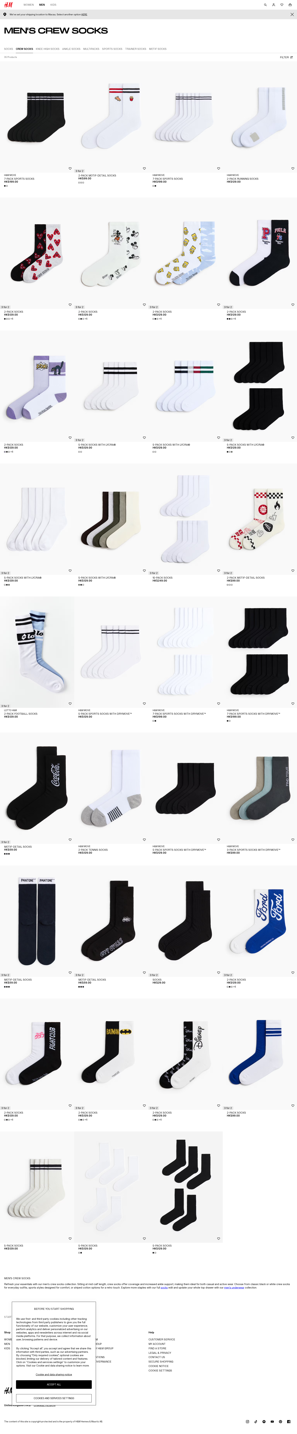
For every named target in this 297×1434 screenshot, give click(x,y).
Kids (53, 4)
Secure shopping (160, 1361)
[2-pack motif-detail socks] (111, 117)
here (84, 14)
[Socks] (185, 921)
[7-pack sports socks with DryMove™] (185, 652)
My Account (157, 1343)
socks (164, 1287)
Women (29, 4)
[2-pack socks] (37, 253)
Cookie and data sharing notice (54, 1374)
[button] (79, 171)
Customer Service (161, 1339)
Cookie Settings (160, 1370)
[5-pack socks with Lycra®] (111, 386)
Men (42, 4)
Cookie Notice (158, 1366)
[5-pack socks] (37, 1187)
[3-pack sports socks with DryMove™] (260, 788)
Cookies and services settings (54, 1398)
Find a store (157, 1348)
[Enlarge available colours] (6, 186)
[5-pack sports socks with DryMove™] (111, 652)
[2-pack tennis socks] (111, 788)
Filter (284, 57)
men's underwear (234, 1287)
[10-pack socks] (185, 519)
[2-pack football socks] (37, 652)
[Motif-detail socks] (37, 788)
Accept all (54, 1384)
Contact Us (156, 1357)
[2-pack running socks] (260, 117)
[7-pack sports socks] (37, 117)
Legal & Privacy (159, 1352)
